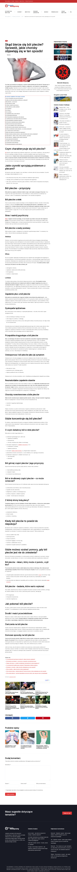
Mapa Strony (22, 1)
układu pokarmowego (17, 450)
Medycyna (27, 11)
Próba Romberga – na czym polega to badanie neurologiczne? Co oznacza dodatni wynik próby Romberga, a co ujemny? (62, 147)
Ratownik (8, 54)
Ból (6, 40)
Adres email (24, 783)
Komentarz (8, 764)
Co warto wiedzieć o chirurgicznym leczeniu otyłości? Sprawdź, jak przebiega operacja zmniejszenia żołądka (62, 138)
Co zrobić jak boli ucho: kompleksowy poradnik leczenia (26, 747)
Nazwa (7, 783)
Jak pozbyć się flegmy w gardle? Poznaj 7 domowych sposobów (65, 122)
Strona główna (8, 1)
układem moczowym (23, 444)
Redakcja (17, 1)
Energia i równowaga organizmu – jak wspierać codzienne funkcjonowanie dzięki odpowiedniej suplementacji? (37, 848)
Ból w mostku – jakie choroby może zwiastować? (17, 669)
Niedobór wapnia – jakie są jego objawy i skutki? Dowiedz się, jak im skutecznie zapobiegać (60, 835)
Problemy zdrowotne (36, 12)
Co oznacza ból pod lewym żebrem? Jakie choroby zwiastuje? (20, 659)
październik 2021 (12, 676)
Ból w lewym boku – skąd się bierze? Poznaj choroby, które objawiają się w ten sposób (26, 671)
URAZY (63, 45)
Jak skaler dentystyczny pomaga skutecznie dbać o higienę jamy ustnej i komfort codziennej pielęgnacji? (38, 839)
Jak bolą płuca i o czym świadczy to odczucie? (10, 746)
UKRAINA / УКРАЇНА (63, 99)
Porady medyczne (63, 12)
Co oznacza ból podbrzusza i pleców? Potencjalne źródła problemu (22, 665)
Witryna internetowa (41, 783)
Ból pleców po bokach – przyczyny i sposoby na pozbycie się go (21, 661)
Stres (6, 218)
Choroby (19, 11)
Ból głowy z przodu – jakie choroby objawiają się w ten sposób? (21, 667)
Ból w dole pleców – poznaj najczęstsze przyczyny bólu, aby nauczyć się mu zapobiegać (26, 673)
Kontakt (12, 1)
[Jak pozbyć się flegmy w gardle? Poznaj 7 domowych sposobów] (56, 122)
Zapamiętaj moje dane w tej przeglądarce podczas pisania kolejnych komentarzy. (24, 790)
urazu (40, 574)
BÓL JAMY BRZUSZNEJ (63, 51)
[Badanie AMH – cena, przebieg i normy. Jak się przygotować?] (56, 109)
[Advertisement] (38, 30)
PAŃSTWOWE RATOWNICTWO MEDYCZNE (63, 58)
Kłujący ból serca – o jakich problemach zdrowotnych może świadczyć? (22, 663)
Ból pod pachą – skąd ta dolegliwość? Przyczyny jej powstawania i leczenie (42, 747)
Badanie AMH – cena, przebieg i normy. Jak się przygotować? (65, 109)
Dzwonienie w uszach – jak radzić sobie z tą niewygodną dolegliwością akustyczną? (60, 856)
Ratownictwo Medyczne (8, 12)
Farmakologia (54, 11)
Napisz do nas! (67, 813)
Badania (46, 11)
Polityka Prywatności (29, 1)
